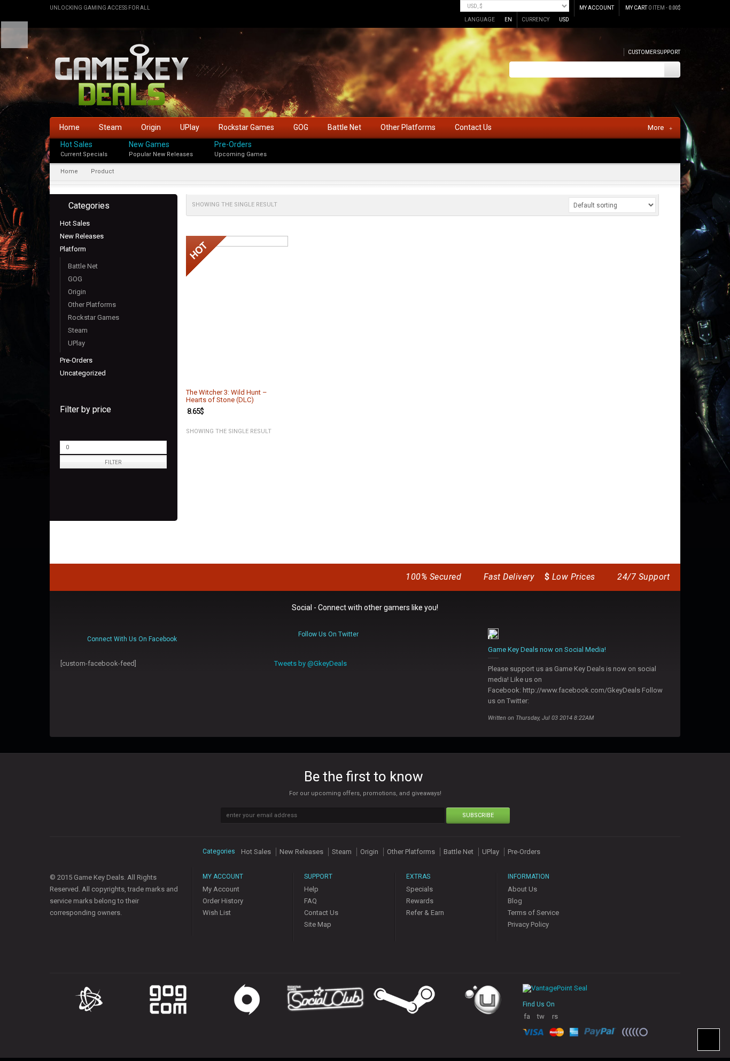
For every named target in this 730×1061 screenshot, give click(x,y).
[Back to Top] (708, 1039)
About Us (522, 889)
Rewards (419, 901)
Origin (77, 292)
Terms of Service (533, 913)
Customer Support (654, 52)
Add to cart (273, 372)
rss (555, 1020)
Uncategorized (83, 373)
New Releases (82, 236)
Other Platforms (92, 305)
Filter (113, 462)
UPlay (76, 343)
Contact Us (321, 913)
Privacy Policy (528, 924)
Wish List (217, 913)
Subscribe (478, 815)
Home (69, 171)
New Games (149, 144)
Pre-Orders (233, 144)
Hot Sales (76, 144)
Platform (73, 249)
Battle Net (83, 266)
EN (508, 19)
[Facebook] (677, 142)
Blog (515, 901)
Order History (223, 901)
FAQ (310, 901)
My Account (221, 889)
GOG (75, 279)
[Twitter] (677, 153)
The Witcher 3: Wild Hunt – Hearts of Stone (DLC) (226, 396)
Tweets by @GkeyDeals (310, 663)
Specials (419, 889)
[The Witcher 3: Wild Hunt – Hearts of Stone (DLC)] (237, 308)
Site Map (317, 924)
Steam (78, 330)
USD (564, 19)
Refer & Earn (425, 913)
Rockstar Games (93, 317)
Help (311, 889)
